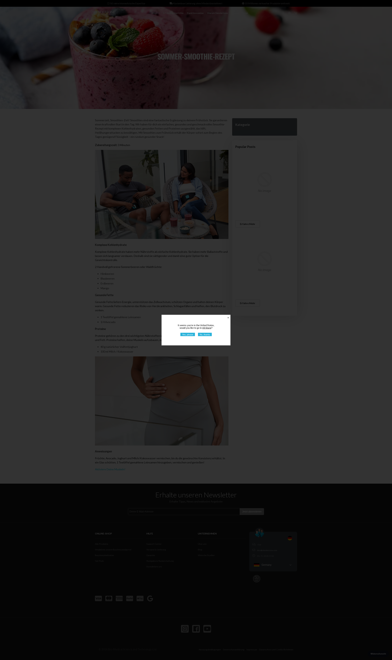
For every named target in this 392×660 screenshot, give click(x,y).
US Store (206, 327)
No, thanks (205, 334)
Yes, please (187, 334)
